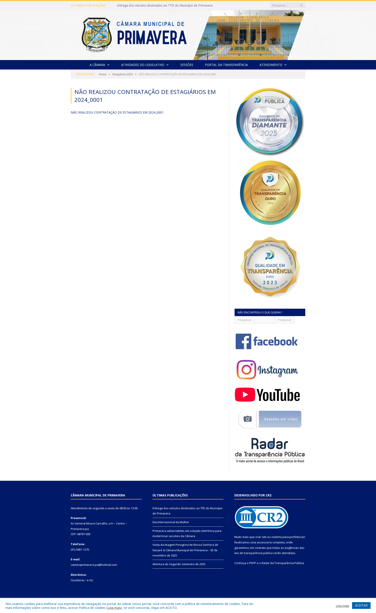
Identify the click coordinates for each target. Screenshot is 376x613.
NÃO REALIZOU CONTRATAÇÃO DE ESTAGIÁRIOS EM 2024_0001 (117, 112)
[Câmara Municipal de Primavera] (188, 34)
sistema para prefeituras (287, 537)
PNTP (252, 563)
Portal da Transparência (226, 65)
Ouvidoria (77, 580)
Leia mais (114, 608)
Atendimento (271, 65)
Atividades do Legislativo (142, 65)
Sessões (186, 65)
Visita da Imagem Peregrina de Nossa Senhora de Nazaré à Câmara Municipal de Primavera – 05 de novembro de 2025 (185, 550)
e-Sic (90, 580)
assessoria (264, 542)
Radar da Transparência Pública (283, 563)
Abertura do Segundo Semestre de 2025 (179, 564)
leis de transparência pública (253, 553)
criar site (261, 537)
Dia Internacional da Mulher (136, 5)
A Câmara (97, 65)
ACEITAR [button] (361, 605)
